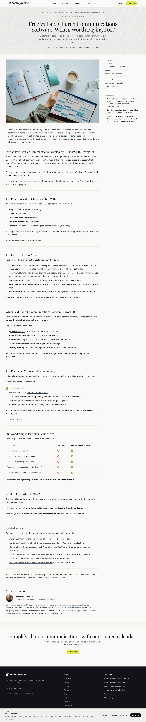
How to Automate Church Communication (28, 558)
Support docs (69, 706)
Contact (67, 702)
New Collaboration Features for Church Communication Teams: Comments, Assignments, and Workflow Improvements (123, 102)
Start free (132, 3)
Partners (67, 690)
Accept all (135, 715)
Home (44, 12)
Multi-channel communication (115, 686)
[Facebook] (15, 688)
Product (54, 3)
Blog (94, 3)
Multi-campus (109, 698)
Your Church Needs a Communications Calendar (30, 562)
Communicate (16, 388)
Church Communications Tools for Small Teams (30, 539)
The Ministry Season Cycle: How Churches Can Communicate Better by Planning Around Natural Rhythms (122, 119)
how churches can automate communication (29, 276)
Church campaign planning (114, 690)
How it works (65, 3)
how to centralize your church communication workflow (45, 269)
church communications (36, 156)
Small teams (109, 694)
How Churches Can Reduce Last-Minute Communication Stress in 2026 (123, 111)
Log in (121, 3)
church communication (37, 392)
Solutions (76, 3)
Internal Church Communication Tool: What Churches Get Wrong (38, 547)
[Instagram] (20, 688)
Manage (104, 715)
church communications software (70, 181)
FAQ (65, 698)
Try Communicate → (15, 419)
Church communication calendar (116, 678)
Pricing (87, 3)
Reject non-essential (119, 715)
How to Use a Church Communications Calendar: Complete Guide (38, 554)
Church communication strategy (116, 682)
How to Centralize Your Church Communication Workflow (34, 543)
